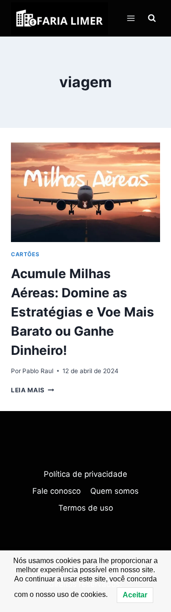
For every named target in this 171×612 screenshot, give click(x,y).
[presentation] (85, 192)
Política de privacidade (85, 474)
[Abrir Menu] (130, 18)
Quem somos (114, 491)
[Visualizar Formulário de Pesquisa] (152, 18)
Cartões (25, 254)
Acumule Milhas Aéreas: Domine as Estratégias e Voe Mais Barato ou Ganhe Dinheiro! (82, 312)
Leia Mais (32, 390)
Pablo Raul (37, 371)
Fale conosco (56, 491)
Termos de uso (85, 507)
